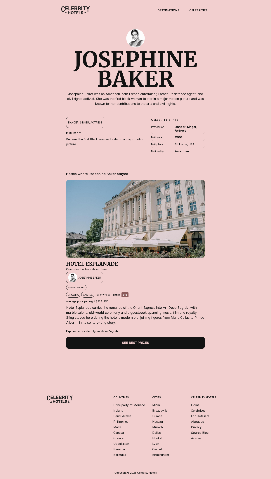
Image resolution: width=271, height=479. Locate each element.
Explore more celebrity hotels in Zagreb (92, 331)
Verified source (76, 287)
